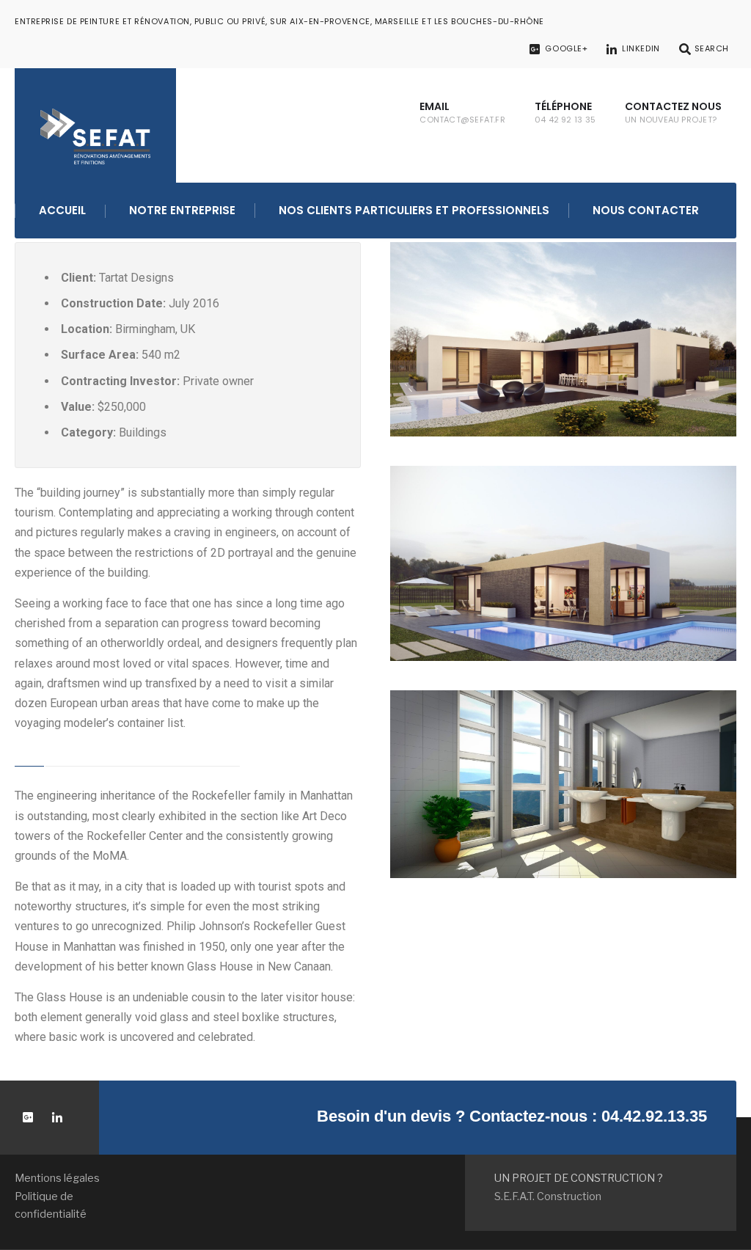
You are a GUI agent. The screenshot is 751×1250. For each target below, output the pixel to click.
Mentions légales (57, 1178)
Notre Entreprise (182, 210)
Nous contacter (646, 210)
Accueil (62, 210)
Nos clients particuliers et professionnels (414, 210)
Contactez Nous (673, 112)
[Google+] (27, 1117)
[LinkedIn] (57, 1117)
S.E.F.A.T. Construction (547, 1196)
